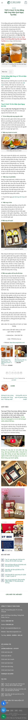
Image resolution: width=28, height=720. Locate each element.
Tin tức (14, 8)
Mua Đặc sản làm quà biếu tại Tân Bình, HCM (14, 570)
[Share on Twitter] (12, 373)
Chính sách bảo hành (7, 663)
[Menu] (2, 3)
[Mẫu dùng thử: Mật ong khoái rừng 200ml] (21, 351)
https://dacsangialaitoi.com (14, 631)
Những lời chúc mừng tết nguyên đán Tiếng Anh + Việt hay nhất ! (7, 397)
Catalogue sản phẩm (7, 673)
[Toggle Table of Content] (10, 72)
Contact (15, 713)
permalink (14, 380)
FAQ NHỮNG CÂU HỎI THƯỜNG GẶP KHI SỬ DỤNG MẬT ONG (14, 715)
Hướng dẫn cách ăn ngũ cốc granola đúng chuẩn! (21, 397)
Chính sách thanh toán (7, 670)
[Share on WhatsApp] (7, 373)
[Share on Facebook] (9, 373)
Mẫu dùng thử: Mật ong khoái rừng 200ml (20, 360)
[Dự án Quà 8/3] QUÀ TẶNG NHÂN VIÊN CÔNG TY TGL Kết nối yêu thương (15, 581)
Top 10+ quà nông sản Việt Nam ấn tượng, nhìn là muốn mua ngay (15, 560)
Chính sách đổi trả (6, 655)
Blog (11, 713)
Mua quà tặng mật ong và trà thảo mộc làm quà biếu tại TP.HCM (15, 565)
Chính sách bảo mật (6, 652)
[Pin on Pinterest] (18, 373)
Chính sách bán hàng (7, 666)
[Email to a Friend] (15, 373)
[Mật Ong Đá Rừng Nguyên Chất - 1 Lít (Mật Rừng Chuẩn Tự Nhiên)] (7, 351)
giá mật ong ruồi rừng (18, 197)
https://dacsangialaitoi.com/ (17, 342)
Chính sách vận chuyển (7, 659)
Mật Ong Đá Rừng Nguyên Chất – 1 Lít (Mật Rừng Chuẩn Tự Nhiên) (6, 361)
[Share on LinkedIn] (21, 373)
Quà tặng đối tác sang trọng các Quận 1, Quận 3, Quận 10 (15, 575)
